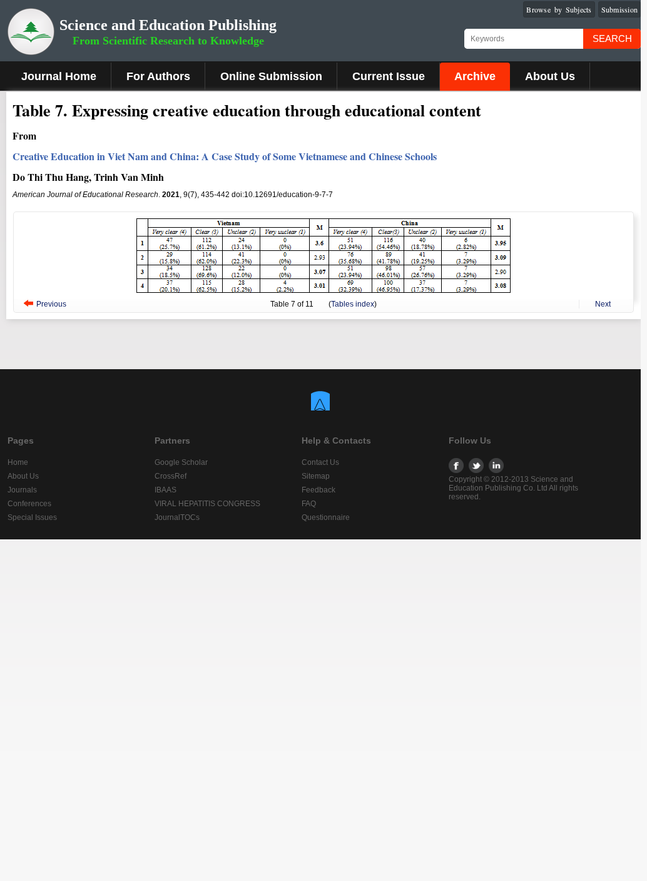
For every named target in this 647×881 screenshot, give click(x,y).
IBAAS (165, 490)
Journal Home (58, 76)
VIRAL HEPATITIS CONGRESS (207, 503)
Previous (51, 304)
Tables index (352, 304)
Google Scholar (181, 462)
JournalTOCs (177, 517)
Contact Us (320, 462)
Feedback (318, 490)
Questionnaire (326, 517)
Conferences (29, 503)
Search (612, 38)
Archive (475, 76)
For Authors (158, 76)
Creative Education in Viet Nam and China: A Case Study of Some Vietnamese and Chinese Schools (225, 156)
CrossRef (170, 476)
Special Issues (32, 517)
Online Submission (271, 76)
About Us (550, 76)
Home (18, 462)
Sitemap (316, 476)
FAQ (309, 503)
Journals (22, 490)
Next (603, 304)
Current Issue (388, 76)
